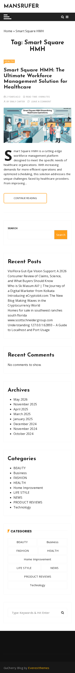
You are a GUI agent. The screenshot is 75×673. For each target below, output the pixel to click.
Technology (22, 507)
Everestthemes (38, 668)
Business (20, 473)
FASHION (20, 478)
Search (13, 228)
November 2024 (25, 429)
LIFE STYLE (21, 492)
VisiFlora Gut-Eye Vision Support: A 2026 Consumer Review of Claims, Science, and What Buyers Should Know (37, 276)
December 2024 (24, 424)
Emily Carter (17, 101)
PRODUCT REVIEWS (27, 502)
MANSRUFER (21, 6)
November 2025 (25, 404)
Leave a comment (41, 101)
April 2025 (20, 409)
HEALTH (9, 61)
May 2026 (20, 399)
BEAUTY (19, 468)
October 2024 (23, 434)
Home (8, 31)
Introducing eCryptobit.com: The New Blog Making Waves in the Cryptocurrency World (35, 300)
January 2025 (23, 419)
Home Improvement (28, 488)
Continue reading (25, 198)
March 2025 (22, 414)
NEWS (17, 497)
